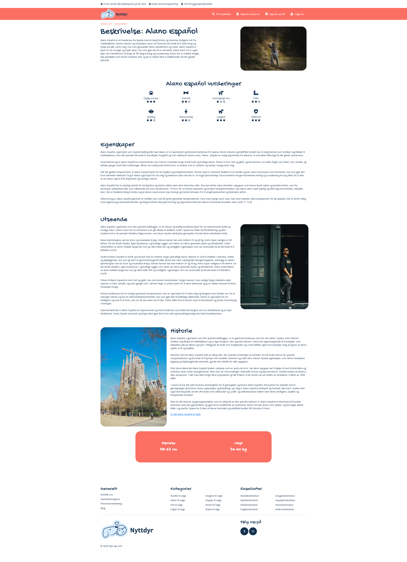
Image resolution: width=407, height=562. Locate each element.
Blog (102, 508)
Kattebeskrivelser (249, 500)
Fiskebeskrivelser (249, 504)
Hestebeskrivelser (284, 504)
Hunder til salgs (178, 495)
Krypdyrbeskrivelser (285, 500)
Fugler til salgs (177, 509)
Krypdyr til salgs (213, 500)
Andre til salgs (212, 509)
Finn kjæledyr (223, 14)
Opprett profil (277, 14)
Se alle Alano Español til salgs (185, 414)
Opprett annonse (249, 14)
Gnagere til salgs (213, 495)
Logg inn (299, 14)
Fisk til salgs (176, 504)
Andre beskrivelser (284, 509)
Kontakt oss (106, 494)
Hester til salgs (213, 504)
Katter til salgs (177, 500)
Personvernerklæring (111, 503)
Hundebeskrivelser (249, 495)
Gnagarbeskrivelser (285, 495)
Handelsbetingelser (110, 499)
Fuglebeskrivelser (249, 509)
